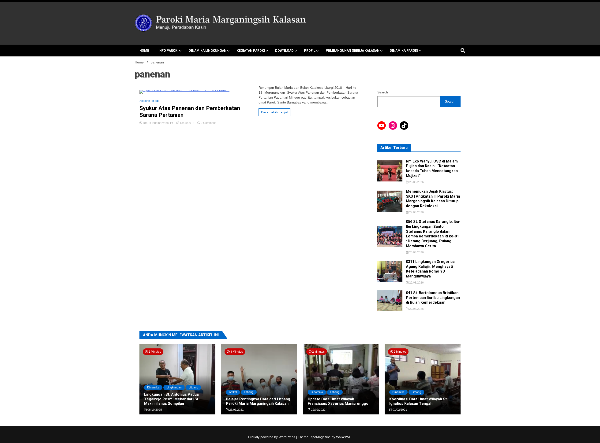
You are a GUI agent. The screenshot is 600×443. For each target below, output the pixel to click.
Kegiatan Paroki (251, 50)
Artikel (233, 392)
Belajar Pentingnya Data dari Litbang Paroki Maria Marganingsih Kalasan (258, 401)
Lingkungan (174, 387)
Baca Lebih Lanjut (274, 112)
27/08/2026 (416, 212)
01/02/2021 (399, 409)
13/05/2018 (187, 123)
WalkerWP (343, 437)
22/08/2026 (416, 282)
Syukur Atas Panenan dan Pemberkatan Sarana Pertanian (189, 111)
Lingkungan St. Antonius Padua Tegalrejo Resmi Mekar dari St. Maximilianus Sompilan (171, 399)
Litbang (193, 387)
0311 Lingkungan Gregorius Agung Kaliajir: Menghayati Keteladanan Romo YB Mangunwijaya (430, 268)
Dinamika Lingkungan (207, 50)
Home (144, 50)
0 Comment (208, 123)
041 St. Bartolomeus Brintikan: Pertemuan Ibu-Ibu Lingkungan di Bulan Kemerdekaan (433, 298)
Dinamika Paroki (404, 50)
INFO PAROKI (168, 50)
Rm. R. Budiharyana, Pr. (158, 123)
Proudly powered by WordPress (272, 437)
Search (382, 92)
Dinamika (153, 387)
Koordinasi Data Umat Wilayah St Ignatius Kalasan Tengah (418, 401)
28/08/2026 (416, 182)
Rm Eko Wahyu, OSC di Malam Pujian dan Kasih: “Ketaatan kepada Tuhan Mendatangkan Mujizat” (432, 168)
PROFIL (309, 50)
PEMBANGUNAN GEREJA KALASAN (352, 50)
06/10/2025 (154, 409)
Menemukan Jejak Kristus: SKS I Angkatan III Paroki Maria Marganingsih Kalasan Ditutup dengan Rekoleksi (433, 198)
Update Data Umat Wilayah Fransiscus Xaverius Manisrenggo (338, 401)
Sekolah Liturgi (149, 101)
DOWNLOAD (284, 50)
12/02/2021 (318, 409)
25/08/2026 (416, 252)
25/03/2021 (236, 409)
